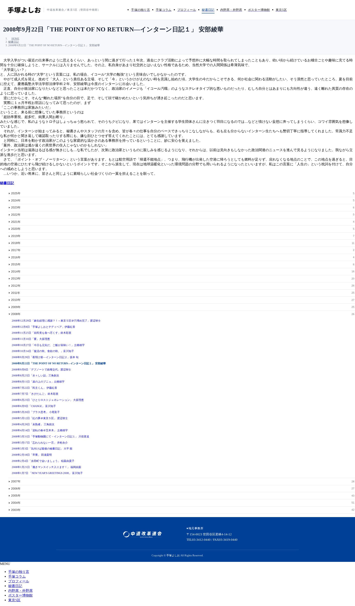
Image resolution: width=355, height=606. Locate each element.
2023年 (182, 207)
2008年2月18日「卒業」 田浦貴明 (32, 454)
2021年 (182, 221)
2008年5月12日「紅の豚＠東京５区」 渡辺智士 (40, 418)
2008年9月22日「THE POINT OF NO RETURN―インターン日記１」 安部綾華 (59, 363)
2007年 (182, 481)
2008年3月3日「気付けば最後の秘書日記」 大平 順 (42, 448)
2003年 (182, 510)
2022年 (182, 214)
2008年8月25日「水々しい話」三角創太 (35, 375)
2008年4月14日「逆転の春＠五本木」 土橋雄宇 (40, 430)
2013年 (182, 278)
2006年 (182, 488)
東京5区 (14, 600)
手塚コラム (17, 576)
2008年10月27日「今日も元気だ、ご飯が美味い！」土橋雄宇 (48, 345)
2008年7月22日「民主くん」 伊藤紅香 (34, 387)
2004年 (182, 502)
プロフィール (18, 581)
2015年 (182, 264)
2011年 (182, 292)
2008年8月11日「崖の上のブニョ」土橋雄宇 (38, 381)
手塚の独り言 (18, 572)
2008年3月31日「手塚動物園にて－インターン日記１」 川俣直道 (50, 436)
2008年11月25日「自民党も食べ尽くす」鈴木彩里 (41, 332)
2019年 (182, 236)
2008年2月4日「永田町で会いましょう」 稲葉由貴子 (43, 460)
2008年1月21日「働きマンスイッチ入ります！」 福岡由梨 (46, 467)
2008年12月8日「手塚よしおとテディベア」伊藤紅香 (43, 326)
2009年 (182, 307)
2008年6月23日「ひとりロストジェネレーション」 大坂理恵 (48, 399)
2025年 (182, 193)
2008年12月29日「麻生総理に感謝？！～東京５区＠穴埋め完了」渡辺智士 (56, 320)
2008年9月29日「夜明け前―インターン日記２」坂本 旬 (45, 357)
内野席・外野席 (20, 591)
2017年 (182, 250)
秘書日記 (7, 183)
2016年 (182, 257)
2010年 (182, 299)
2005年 (182, 495)
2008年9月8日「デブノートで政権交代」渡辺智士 (41, 369)
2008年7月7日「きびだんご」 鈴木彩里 (35, 393)
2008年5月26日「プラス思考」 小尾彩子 (36, 412)
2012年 (182, 285)
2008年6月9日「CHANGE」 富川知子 (34, 406)
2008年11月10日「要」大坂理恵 (31, 338)
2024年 (182, 200)
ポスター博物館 (20, 595)
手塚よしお (173, 555)
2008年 (182, 314)
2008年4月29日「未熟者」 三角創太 (33, 424)
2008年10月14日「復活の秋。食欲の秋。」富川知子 (43, 351)
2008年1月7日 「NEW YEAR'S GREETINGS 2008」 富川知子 (47, 473)
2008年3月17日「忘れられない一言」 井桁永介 (40, 442)
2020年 (182, 228)
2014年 (182, 271)
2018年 (182, 243)
